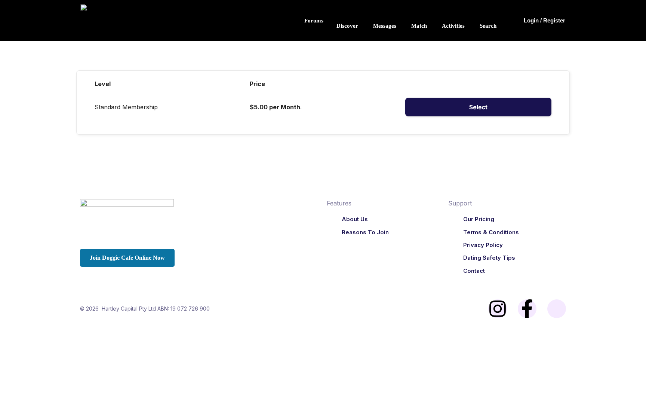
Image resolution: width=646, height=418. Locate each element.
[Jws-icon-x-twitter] (556, 308)
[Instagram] (497, 308)
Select (478, 107)
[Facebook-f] (527, 308)
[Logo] (199, 216)
